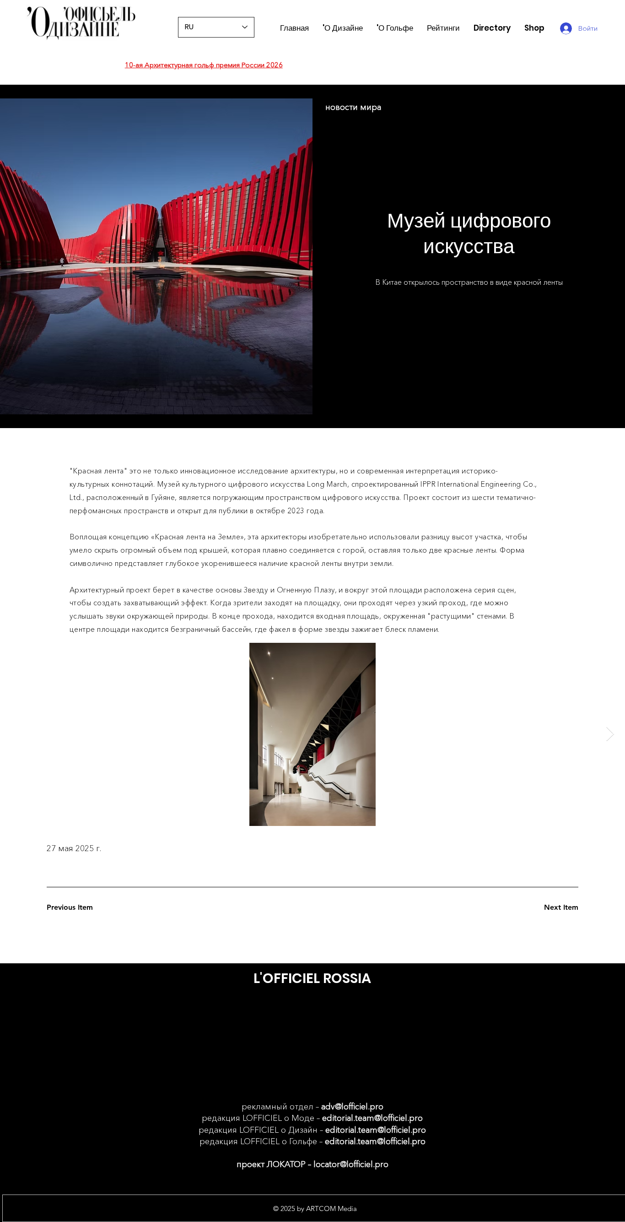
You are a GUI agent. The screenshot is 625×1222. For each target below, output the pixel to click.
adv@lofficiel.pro (352, 1107)
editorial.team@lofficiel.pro (372, 1118)
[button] (443, 28)
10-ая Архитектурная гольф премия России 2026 (204, 64)
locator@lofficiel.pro (350, 1164)
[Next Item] (609, 734)
